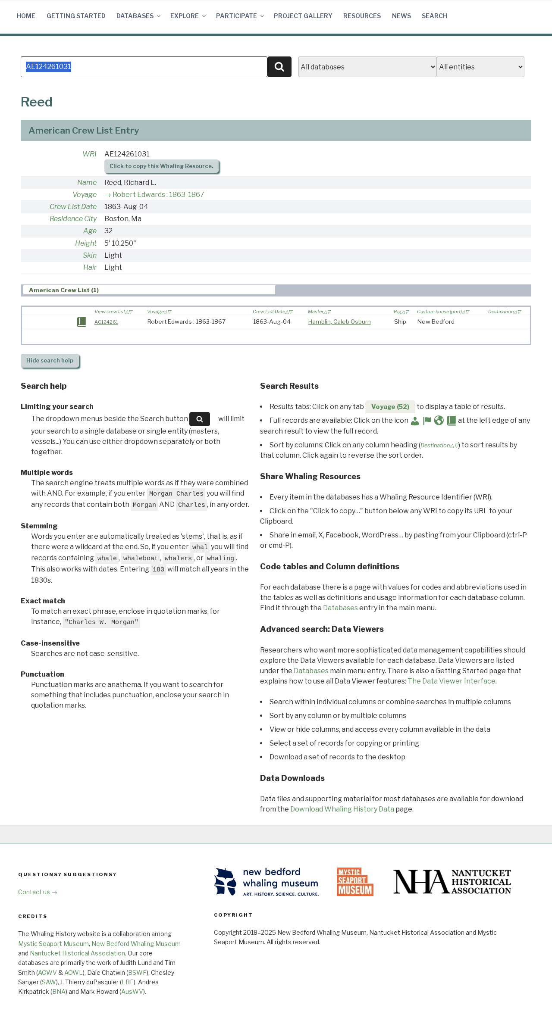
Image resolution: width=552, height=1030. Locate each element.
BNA (59, 991)
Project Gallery (303, 15)
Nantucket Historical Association (77, 953)
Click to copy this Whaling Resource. (161, 166)
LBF (128, 982)
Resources (362, 15)
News (401, 15)
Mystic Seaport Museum (53, 943)
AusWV (132, 991)
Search (434, 15)
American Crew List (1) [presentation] (64, 290)
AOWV (47, 972)
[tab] (149, 289)
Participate (236, 15)
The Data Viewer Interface (452, 681)
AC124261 (106, 322)
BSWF (137, 972)
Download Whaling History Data (342, 809)
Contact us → (37, 892)
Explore (184, 15)
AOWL (73, 972)
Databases (135, 15)
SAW (49, 982)
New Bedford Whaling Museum (136, 943)
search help (49, 360)
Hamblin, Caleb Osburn (339, 321)
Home (26, 15)
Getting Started (76, 15)
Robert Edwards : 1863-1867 (158, 194)
